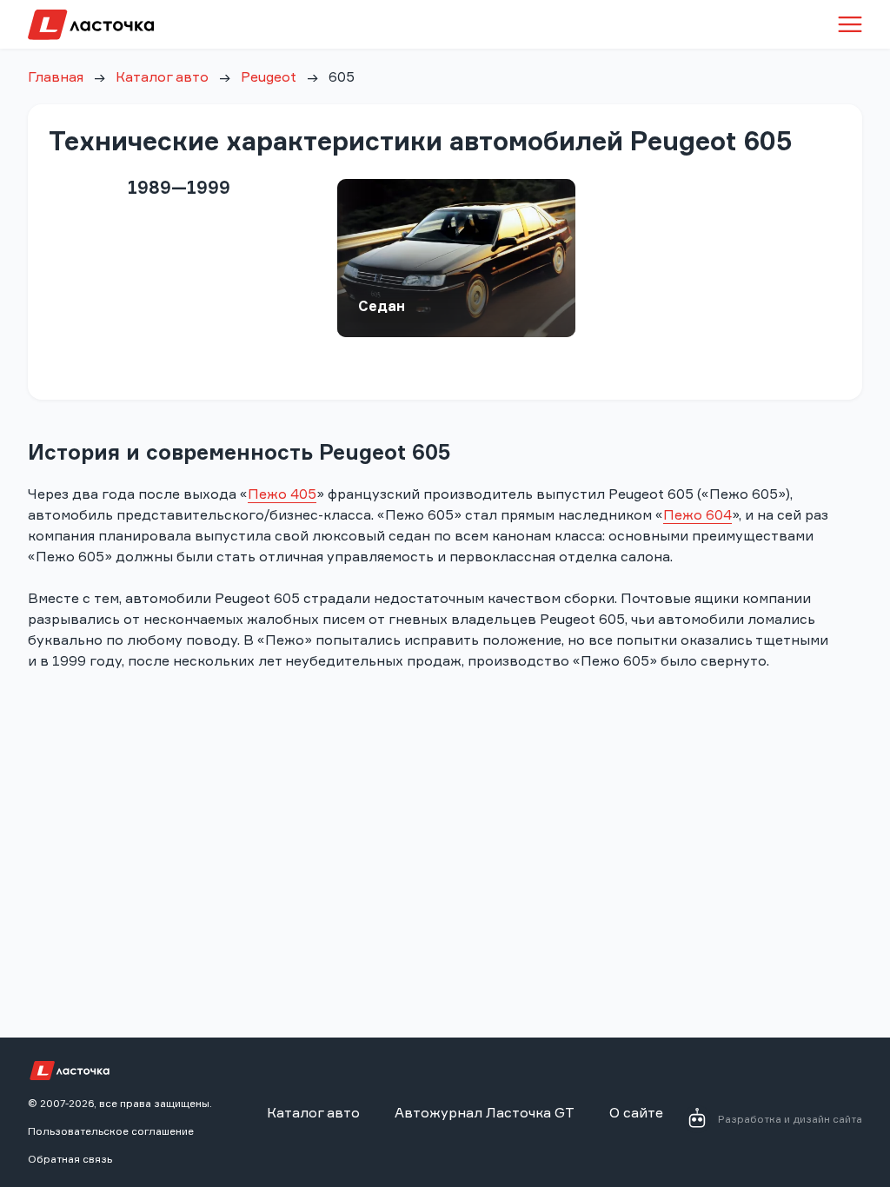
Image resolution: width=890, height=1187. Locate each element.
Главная (55, 76)
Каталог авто (162, 76)
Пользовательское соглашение (111, 1130)
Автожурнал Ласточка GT (485, 1112)
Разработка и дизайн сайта (790, 1118)
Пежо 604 (697, 514)
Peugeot (268, 76)
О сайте (636, 1112)
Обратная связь (70, 1158)
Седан (381, 306)
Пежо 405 (282, 493)
